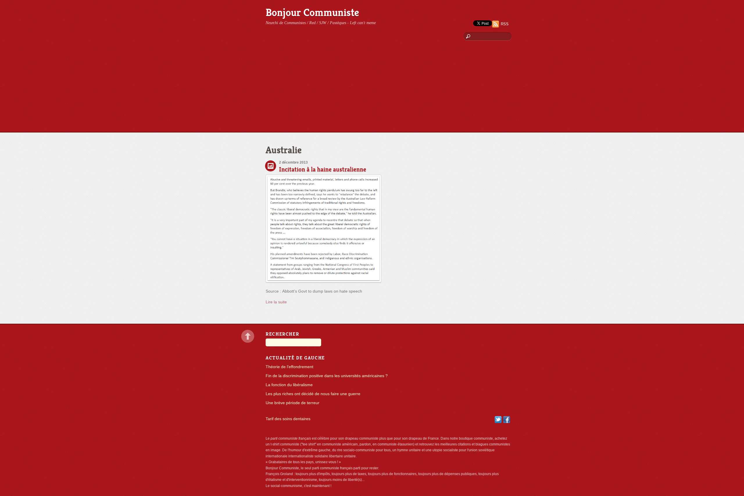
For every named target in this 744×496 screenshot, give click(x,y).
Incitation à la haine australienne (322, 169)
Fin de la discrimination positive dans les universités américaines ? (327, 376)
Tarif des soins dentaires (288, 419)
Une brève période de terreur (292, 403)
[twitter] (498, 419)
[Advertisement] (372, 88)
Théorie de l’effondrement (289, 367)
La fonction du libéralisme (289, 385)
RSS (505, 24)
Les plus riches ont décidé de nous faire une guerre (313, 394)
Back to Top (247, 336)
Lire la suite (276, 302)
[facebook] (506, 419)
